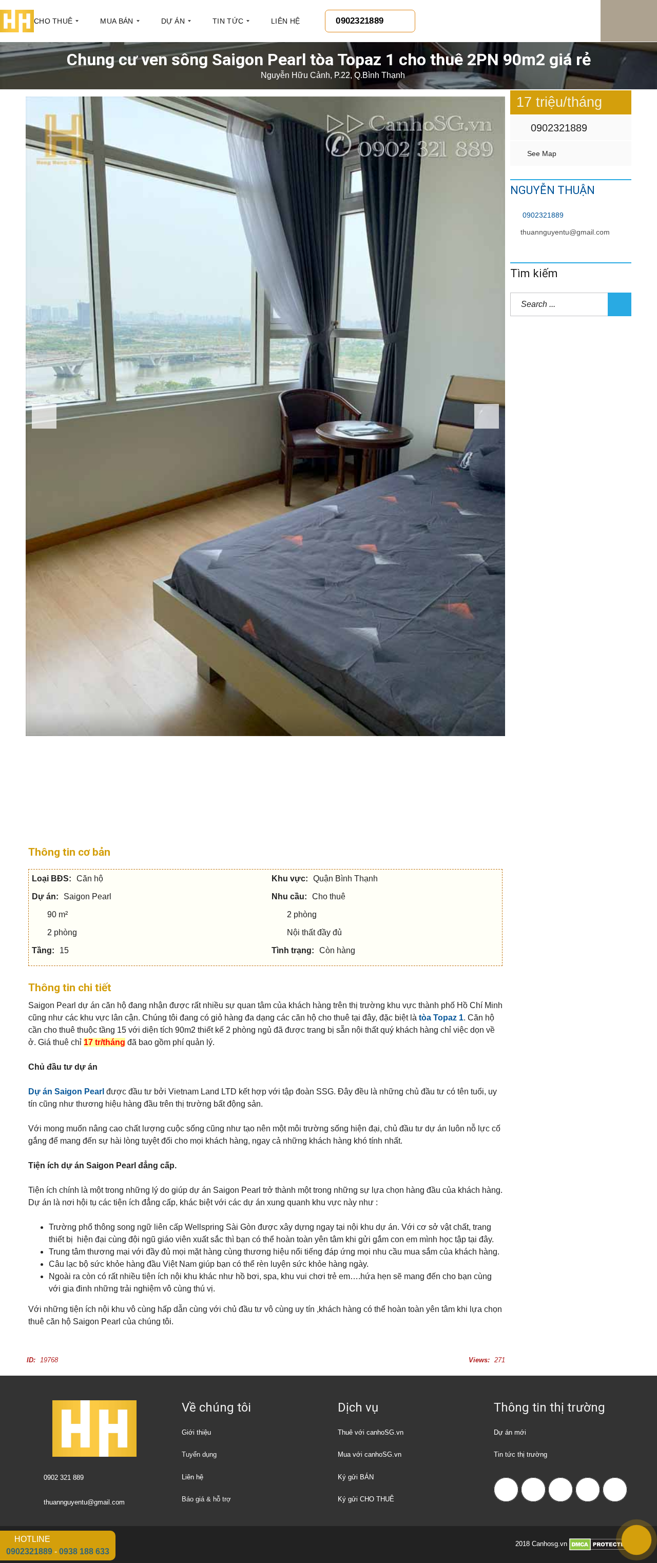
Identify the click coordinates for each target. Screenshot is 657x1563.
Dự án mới (510, 1432)
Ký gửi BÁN (356, 1477)
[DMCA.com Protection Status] (600, 1544)
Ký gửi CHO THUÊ (366, 1499)
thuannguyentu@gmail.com (565, 232)
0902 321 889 (64, 1477)
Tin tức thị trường (520, 1454)
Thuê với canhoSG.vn (370, 1432)
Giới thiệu (196, 1432)
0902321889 (557, 127)
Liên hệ (192, 1477)
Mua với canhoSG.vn (369, 1454)
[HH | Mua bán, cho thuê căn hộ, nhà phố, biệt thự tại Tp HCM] (17, 21)
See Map (540, 153)
